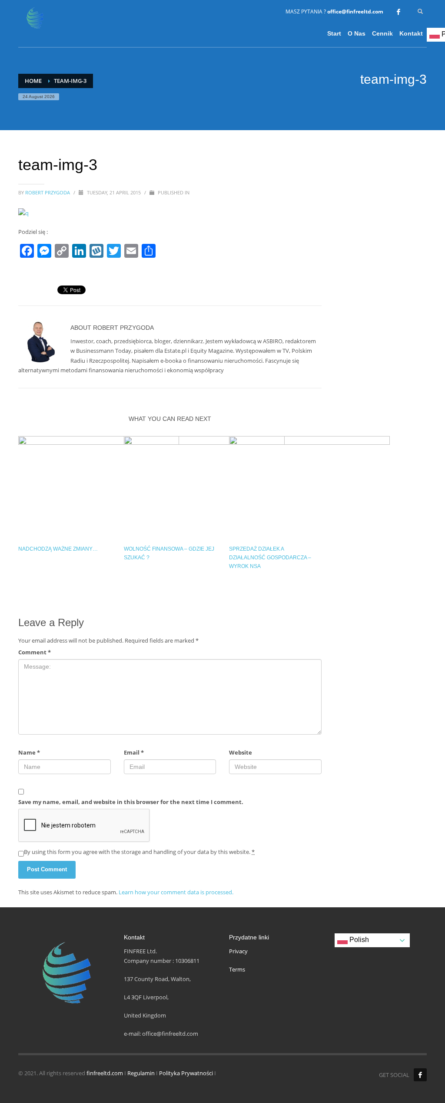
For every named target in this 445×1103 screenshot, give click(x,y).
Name (29, 752)
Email (134, 752)
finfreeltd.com (104, 1073)
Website (240, 752)
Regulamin (141, 1073)
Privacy (238, 951)
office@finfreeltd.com (355, 11)
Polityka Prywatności (186, 1073)
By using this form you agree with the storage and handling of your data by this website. (139, 852)
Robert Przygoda (48, 192)
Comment (34, 652)
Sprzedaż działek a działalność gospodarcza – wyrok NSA (270, 557)
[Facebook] (398, 11)
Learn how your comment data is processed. (176, 892)
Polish (358, 939)
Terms (237, 969)
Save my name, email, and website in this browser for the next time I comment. (130, 802)
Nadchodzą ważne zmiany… (58, 549)
